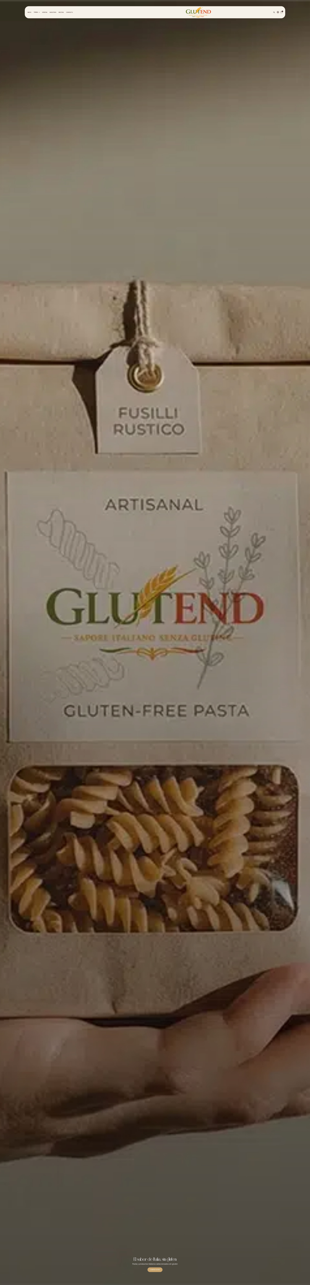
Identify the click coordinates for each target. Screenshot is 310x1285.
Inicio (29, 12)
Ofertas (44, 12)
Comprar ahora (155, 1269)
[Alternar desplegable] (39, 12)
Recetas (61, 12)
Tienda (36, 12)
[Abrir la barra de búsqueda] (274, 12)
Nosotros (53, 12)
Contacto (69, 12)
